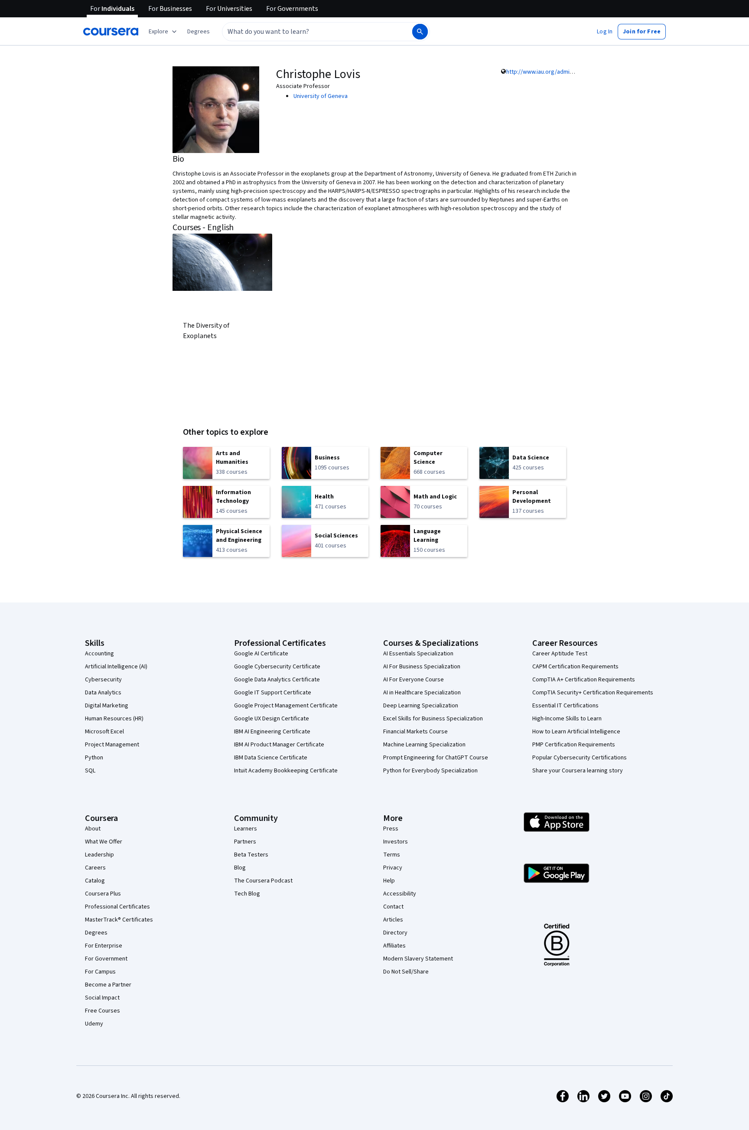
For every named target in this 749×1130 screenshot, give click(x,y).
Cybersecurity (103, 679)
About (93, 828)
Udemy (94, 1023)
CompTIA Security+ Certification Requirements (592, 692)
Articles (393, 919)
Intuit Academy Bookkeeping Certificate (286, 770)
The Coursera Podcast (263, 880)
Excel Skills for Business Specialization (433, 718)
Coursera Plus (103, 893)
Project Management (112, 744)
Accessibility (399, 893)
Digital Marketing (106, 705)
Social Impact (102, 997)
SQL (90, 770)
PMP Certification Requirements (573, 744)
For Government (106, 958)
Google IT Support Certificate (272, 692)
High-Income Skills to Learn (567, 718)
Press (390, 828)
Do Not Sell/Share (406, 971)
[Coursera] (110, 32)
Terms (391, 854)
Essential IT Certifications (565, 705)
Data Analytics (103, 692)
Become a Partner (108, 984)
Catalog (95, 880)
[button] (198, 31)
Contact (393, 906)
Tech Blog (247, 893)
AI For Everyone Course (413, 679)
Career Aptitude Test (559, 653)
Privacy (392, 867)
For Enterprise (103, 945)
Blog (240, 867)
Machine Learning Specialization (424, 744)
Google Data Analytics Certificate (277, 679)
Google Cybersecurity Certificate (277, 666)
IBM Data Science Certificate (270, 757)
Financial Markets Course (415, 731)
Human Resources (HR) (114, 718)
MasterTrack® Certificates (119, 919)
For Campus (100, 971)
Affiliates (394, 945)
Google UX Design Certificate (271, 718)
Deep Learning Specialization (420, 705)
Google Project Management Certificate (286, 705)
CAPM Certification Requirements (575, 666)
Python (94, 757)
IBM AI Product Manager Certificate (279, 744)
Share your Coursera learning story (577, 770)
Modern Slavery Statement (418, 958)
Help (389, 880)
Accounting (99, 653)
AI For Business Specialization (421, 666)
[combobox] (307, 31)
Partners (245, 841)
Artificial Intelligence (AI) (116, 666)
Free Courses (102, 1010)
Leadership (99, 854)
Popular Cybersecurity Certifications (579, 757)
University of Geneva (320, 96)
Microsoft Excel (104, 731)
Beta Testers (251, 854)
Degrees (96, 932)
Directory (395, 932)
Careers (95, 867)
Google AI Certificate (261, 653)
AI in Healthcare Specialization (422, 692)
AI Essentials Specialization (418, 653)
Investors (395, 841)
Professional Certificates (117, 906)
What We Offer (103, 841)
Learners (245, 828)
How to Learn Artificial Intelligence (576, 731)
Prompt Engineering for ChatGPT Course (435, 757)
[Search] (420, 31)
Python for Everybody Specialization (430, 770)
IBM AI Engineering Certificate (272, 731)
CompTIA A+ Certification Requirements (583, 679)
